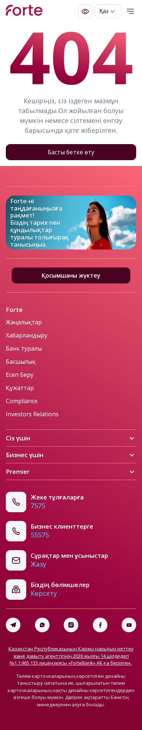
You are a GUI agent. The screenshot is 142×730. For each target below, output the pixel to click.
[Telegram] (13, 625)
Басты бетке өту (71, 152)
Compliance (22, 401)
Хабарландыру (26, 335)
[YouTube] (129, 625)
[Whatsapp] (42, 625)
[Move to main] (24, 11)
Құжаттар (20, 388)
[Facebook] (100, 625)
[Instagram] (71, 625)
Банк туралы (24, 348)
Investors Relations (32, 414)
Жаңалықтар (24, 322)
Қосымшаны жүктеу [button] (71, 275)
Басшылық (21, 362)
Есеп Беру (19, 375)
